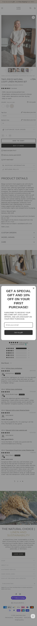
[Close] (33, 288)
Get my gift (18, 332)
